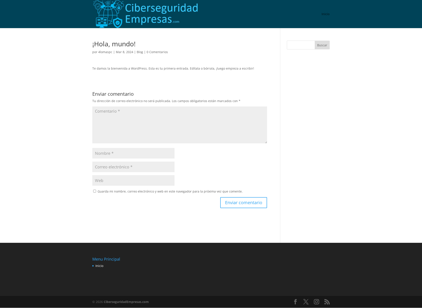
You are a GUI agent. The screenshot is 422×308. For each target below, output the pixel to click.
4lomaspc (105, 52)
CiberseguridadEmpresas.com (126, 302)
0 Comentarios (157, 52)
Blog (140, 52)
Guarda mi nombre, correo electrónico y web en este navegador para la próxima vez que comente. (170, 191)
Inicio (326, 14)
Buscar (322, 45)
